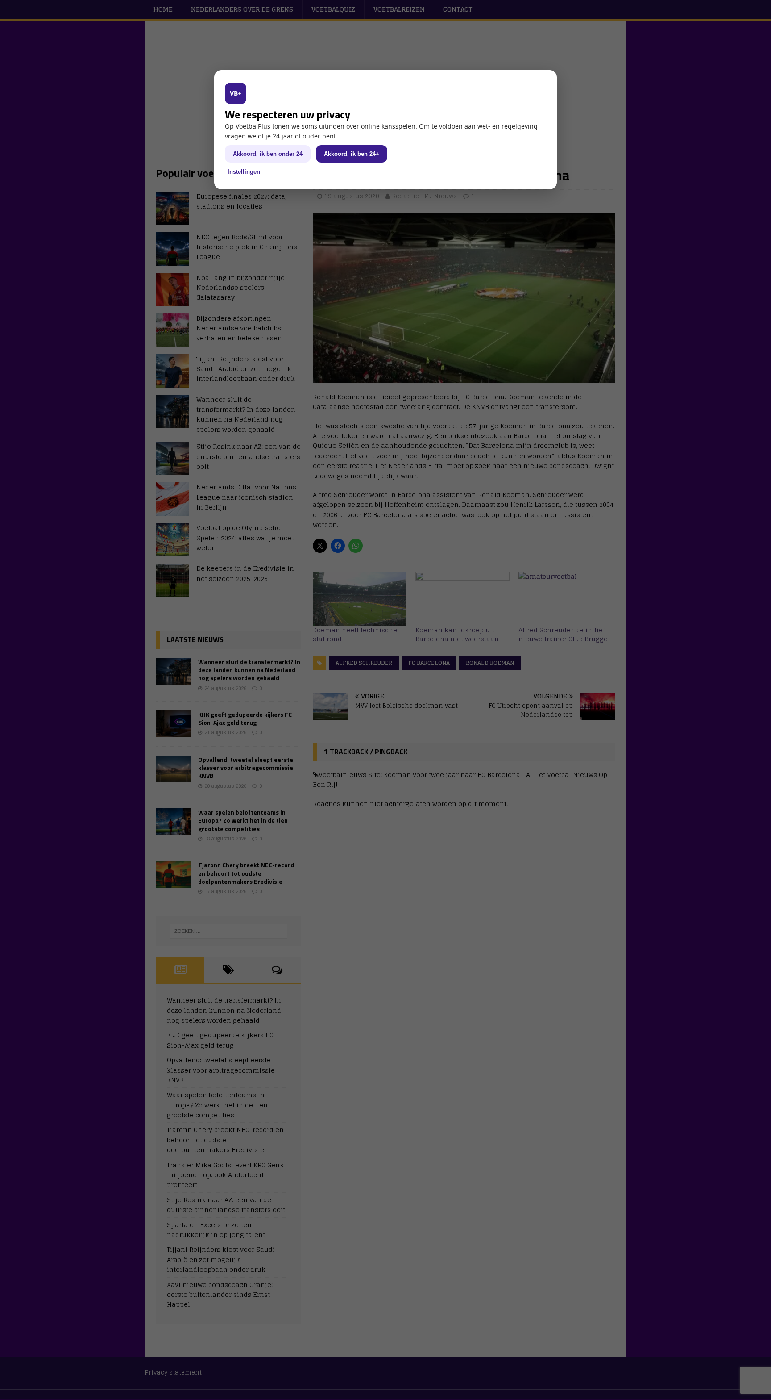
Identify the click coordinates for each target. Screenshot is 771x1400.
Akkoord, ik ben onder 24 (268, 153)
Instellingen (244, 171)
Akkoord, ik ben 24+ (351, 153)
